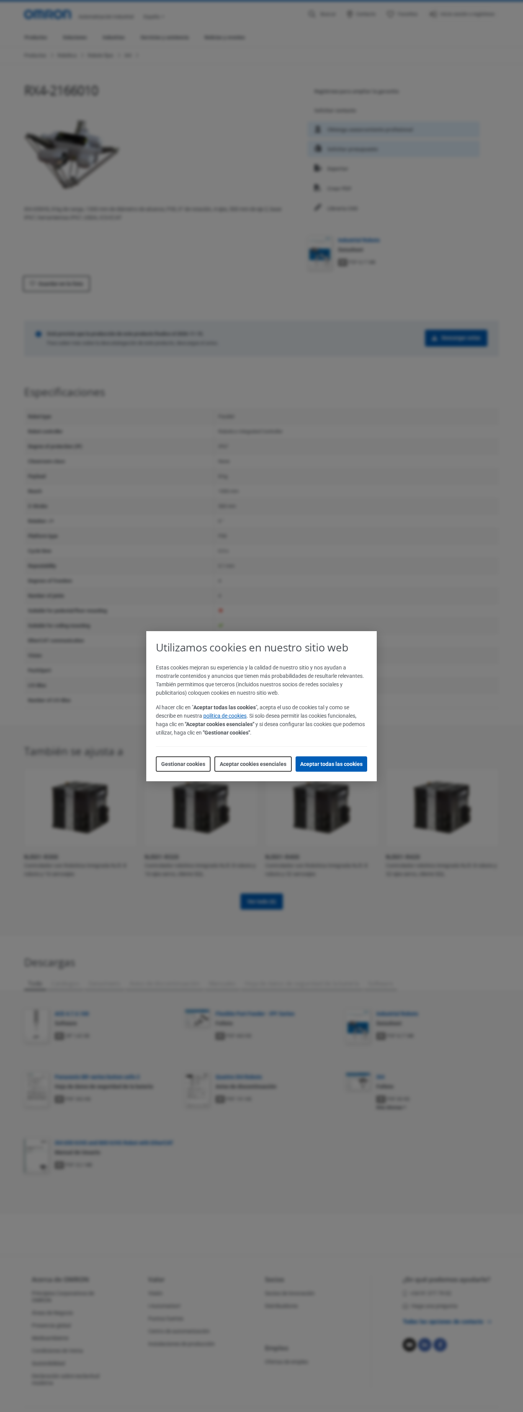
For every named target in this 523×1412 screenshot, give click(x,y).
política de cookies (225, 716)
